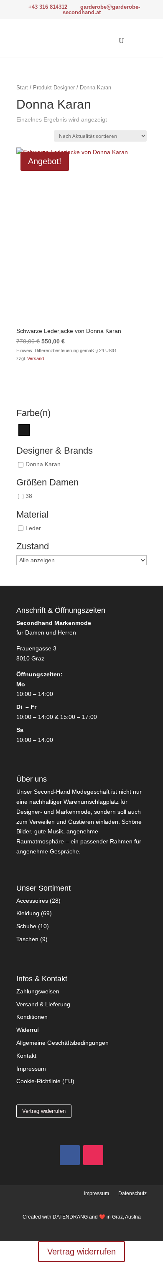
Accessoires (32, 900)
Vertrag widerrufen (44, 1111)
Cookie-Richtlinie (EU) (45, 1081)
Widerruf (27, 1029)
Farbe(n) (33, 413)
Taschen (27, 939)
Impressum (31, 1068)
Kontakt (26, 1055)
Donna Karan (43, 464)
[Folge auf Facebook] (70, 1155)
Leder (33, 528)
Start (22, 87)
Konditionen (32, 1016)
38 (28, 496)
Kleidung (27, 913)
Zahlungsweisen (37, 991)
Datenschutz (132, 1193)
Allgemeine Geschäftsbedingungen (62, 1042)
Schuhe (26, 926)
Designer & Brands (54, 451)
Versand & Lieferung (43, 1004)
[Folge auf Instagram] (93, 1155)
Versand (35, 358)
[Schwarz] (24, 429)
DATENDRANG (70, 1217)
